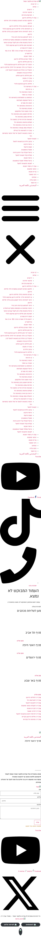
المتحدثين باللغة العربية (27, 185)
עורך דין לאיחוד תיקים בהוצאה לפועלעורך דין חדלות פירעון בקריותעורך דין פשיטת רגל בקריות (28, 716)
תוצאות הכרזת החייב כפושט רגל (21, 119)
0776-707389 (34, 622)
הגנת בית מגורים (26, 103)
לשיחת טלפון (9, 924)
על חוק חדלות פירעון (25, 62)
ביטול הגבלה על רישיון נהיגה (22, 152)
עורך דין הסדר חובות (29, 166)
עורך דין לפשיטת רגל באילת (23, 130)
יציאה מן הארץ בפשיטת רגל (22, 125)
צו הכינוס (29, 89)
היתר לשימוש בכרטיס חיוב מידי (21, 37)
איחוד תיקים (28, 144)
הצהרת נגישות (36, 728)
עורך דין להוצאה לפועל (33, 703)
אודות (34, 7)
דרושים (29, 10)
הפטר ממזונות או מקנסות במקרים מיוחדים (17, 40)
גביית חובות (32, 172)
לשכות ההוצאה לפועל (24, 163)
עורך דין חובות (27, 78)
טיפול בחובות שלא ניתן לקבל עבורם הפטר (18, 43)
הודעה (39, 805)
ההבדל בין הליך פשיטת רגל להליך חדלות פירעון (16, 67)
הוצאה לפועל (32, 139)
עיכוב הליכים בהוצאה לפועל (22, 141)
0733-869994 (34, 689)
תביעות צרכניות (27, 15)
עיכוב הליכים (27, 81)
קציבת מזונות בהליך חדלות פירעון (20, 26)
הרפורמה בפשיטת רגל (24, 106)
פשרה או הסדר (27, 95)
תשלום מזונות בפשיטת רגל (23, 122)
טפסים (34, 177)
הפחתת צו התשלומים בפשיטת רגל (20, 97)
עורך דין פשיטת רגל (30, 86)
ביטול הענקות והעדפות (24, 100)
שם (40, 789)
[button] (20, 229)
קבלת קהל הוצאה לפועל (23, 155)
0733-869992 (34, 668)
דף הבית (33, 4)
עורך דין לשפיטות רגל (34, 700)
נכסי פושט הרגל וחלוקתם (23, 111)
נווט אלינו (38, 676)
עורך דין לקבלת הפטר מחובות (31, 706)
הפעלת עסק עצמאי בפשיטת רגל (21, 128)
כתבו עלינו (33, 180)
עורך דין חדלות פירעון (29, 18)
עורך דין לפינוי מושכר (34, 711)
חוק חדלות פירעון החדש (24, 75)
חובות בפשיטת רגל (25, 108)
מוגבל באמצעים (26, 150)
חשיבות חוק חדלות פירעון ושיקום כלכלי (19, 45)
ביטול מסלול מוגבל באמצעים (22, 161)
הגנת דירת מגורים (26, 48)
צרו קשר (33, 183)
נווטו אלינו (20, 641)
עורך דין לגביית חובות (34, 708)
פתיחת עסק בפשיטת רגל (23, 117)
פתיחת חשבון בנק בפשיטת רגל (21, 114)
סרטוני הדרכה (27, 12)
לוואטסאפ (29, 924)
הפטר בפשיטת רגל (25, 92)
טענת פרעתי (28, 147)
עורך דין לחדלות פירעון (33, 697)
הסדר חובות (28, 56)
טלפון (39, 797)
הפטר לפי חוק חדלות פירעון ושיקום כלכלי (18, 64)
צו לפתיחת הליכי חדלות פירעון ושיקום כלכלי (17, 29)
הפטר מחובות (31, 169)
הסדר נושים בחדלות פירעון (23, 59)
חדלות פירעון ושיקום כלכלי (23, 84)
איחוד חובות (28, 158)
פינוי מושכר (32, 174)
